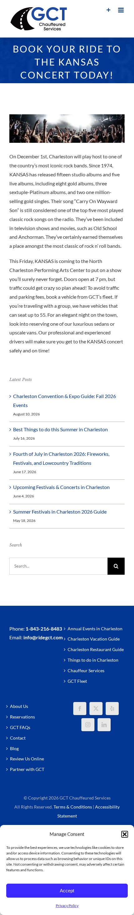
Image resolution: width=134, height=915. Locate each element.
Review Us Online (27, 758)
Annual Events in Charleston (95, 628)
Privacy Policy (67, 905)
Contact (18, 738)
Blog (14, 748)
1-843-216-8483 (44, 629)
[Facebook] (79, 708)
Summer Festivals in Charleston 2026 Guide (60, 511)
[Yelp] (112, 708)
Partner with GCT (27, 769)
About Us (19, 706)
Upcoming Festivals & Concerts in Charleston (61, 487)
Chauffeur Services (86, 670)
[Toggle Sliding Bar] (108, 10)
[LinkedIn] (104, 724)
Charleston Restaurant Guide (96, 649)
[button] (125, 834)
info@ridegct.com (43, 637)
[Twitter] (96, 708)
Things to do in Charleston (93, 660)
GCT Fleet (77, 681)
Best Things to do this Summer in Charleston (60, 429)
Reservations (22, 716)
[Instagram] (87, 724)
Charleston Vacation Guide (94, 638)
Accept (67, 890)
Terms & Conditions (73, 806)
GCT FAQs (20, 727)
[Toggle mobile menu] (121, 10)
